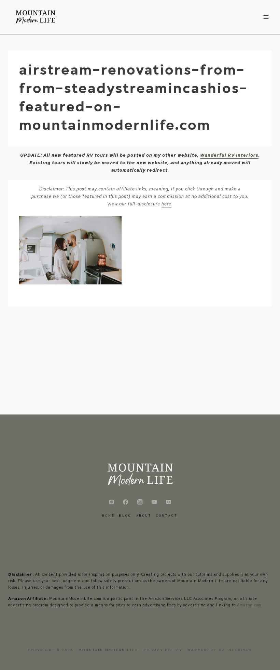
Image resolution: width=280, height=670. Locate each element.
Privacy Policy (163, 650)
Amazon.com (249, 605)
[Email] (168, 502)
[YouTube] (154, 502)
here (166, 204)
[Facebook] (126, 502)
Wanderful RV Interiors (229, 155)
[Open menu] (266, 17)
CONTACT (167, 515)
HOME (108, 515)
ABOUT (144, 515)
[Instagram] (140, 502)
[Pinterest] (111, 502)
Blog (125, 515)
